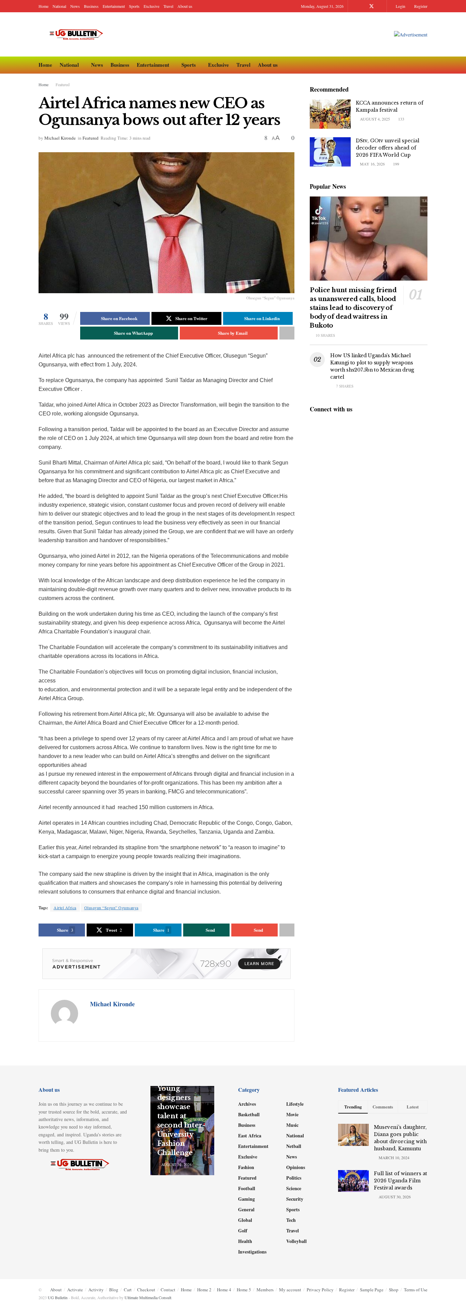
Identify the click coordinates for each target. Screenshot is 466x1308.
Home (43, 6)
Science (293, 1188)
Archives (247, 1103)
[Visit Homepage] (79, 34)
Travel (168, 6)
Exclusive (151, 6)
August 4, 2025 (374, 119)
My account (290, 1290)
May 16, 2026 (372, 164)
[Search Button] (424, 65)
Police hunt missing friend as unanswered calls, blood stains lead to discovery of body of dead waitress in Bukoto (353, 307)
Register (420, 6)
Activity (96, 1290)
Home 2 (204, 1290)
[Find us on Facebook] (362, 6)
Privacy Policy (320, 1290)
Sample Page (371, 1290)
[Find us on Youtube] (380, 6)
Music (292, 1125)
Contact (168, 1290)
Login (400, 6)
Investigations (252, 1251)
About (56, 1290)
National (59, 6)
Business (91, 6)
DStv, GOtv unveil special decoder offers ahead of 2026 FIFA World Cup (387, 148)
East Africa (249, 1135)
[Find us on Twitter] (371, 6)
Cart (128, 1290)
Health (245, 1241)
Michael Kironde (60, 138)
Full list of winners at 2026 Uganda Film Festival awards (400, 1180)
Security (294, 1198)
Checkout (146, 1290)
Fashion (246, 1167)
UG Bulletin (58, 1297)
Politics (293, 1177)
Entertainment (114, 6)
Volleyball (296, 1241)
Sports (134, 6)
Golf (242, 1230)
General (246, 1209)
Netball (293, 1146)
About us (184, 6)
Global (245, 1220)
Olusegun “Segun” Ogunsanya (111, 907)
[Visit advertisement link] (410, 34)
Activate (75, 1290)
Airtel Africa (65, 907)
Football (246, 1188)
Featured (63, 84)
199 (395, 164)
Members (265, 1290)
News (75, 6)
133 (400, 119)
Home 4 (224, 1290)
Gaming (246, 1198)
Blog (113, 1290)
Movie (292, 1114)
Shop (393, 1290)
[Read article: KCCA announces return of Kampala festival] (330, 114)
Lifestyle (295, 1103)
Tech (291, 1220)
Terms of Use (415, 1290)
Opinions (295, 1167)
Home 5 (244, 1290)
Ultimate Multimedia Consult (148, 1297)
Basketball (249, 1114)
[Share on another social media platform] (286, 333)
